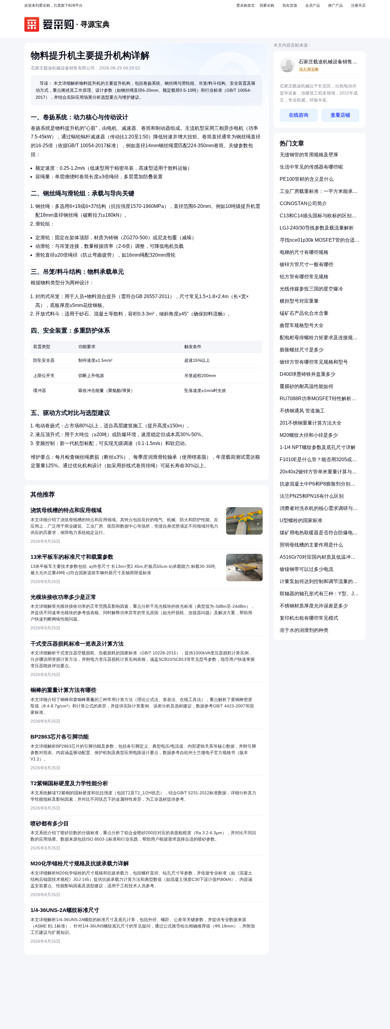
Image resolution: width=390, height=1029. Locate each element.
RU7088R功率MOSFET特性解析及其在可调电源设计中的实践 (318, 401)
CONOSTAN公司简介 (303, 203)
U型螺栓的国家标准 (301, 520)
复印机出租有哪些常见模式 (309, 618)
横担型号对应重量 (299, 301)
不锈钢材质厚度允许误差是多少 (314, 605)
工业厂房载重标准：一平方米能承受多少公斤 (319, 194)
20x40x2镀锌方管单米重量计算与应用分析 (318, 474)
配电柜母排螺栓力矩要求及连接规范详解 (319, 340)
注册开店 (358, 5)
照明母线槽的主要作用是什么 (311, 544)
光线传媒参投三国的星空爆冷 (311, 288)
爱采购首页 (245, 5)
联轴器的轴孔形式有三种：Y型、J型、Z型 (317, 596)
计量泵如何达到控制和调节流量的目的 (319, 584)
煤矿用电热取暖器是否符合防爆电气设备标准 (319, 535)
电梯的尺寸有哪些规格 (304, 252)
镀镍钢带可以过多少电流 (306, 569)
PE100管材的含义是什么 (307, 179)
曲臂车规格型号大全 (302, 325)
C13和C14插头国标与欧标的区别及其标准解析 (318, 218)
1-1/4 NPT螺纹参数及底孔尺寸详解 (318, 447)
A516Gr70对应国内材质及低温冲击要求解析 (318, 559)
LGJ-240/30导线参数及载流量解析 (317, 227)
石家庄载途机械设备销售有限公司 (328, 62)
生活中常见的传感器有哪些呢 (311, 166)
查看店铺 (340, 115)
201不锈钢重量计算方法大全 (311, 422)
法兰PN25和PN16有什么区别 (312, 496)
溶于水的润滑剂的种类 (304, 630)
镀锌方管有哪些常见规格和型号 (314, 362)
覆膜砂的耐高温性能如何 (306, 386)
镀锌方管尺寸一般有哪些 (306, 264)
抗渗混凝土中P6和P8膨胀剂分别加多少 (317, 486)
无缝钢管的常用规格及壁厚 (309, 154)
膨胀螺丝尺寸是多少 (302, 349)
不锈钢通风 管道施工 (302, 410)
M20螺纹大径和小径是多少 (309, 435)
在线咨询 (298, 115)
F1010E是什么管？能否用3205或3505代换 (316, 462)
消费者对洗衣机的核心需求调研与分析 (319, 511)
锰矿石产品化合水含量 (304, 313)
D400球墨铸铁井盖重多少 (307, 374)
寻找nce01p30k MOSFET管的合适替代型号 (320, 242)
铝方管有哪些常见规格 (304, 276)
